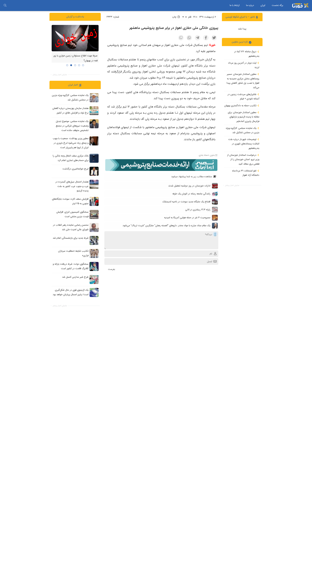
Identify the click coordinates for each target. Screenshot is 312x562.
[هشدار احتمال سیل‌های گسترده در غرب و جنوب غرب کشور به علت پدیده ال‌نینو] (94, 184)
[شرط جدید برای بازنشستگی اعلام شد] (94, 240)
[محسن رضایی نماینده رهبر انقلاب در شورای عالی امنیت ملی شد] (94, 227)
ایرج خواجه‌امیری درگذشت (75, 169)
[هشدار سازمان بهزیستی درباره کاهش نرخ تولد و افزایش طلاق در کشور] (94, 110)
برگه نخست (277, 5)
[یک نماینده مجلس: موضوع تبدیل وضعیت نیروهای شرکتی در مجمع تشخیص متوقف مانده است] (94, 123)
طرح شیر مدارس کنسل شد (75, 277)
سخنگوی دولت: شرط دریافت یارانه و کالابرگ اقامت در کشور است (70, 266)
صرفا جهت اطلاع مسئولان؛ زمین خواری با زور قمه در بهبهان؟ (75, 58)
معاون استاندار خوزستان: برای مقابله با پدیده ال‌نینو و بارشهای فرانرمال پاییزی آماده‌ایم (243, 116)
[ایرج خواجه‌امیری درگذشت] (94, 171)
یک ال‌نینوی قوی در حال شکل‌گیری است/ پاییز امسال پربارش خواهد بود (70, 292)
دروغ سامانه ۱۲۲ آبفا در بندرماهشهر (246, 54)
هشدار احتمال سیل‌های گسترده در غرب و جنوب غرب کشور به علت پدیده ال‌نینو (71, 186)
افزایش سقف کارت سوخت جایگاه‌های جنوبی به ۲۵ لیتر (70, 201)
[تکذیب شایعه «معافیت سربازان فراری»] (94, 253)
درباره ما (250, 5)
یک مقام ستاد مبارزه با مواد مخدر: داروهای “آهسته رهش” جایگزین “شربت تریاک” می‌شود (166, 225)
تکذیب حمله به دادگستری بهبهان (240, 105)
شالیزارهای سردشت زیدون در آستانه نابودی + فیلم (243, 96)
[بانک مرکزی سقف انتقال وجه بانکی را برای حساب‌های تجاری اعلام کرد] (94, 158)
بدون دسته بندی (207, 155)
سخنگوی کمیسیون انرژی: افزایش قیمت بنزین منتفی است (72, 214)
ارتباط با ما (235, 5)
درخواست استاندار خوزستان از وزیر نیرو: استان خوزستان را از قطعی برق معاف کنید (243, 159)
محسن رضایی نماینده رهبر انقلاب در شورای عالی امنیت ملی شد (70, 227)
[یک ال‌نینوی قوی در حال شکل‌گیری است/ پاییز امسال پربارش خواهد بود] (94, 292)
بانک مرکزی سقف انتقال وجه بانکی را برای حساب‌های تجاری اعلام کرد (70, 158)
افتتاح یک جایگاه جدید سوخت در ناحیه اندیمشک (186, 202)
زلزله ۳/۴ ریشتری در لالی (197, 210)
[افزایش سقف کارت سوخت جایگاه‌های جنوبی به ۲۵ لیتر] (94, 201)
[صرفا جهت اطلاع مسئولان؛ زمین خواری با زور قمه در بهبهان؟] (75, 38)
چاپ (174, 17)
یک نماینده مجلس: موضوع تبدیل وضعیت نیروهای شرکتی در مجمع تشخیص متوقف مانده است (72, 125)
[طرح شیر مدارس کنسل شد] (94, 279)
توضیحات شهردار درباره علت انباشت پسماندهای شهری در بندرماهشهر (243, 143)
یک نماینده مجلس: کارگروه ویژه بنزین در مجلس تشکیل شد (242, 130)
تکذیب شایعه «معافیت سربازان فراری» (73, 253)
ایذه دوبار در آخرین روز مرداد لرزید (243, 65)
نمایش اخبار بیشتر (232, 185)
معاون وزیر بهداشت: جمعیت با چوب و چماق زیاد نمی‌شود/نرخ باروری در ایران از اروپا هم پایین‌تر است (70, 143)
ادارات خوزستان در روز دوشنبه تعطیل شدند (189, 186)
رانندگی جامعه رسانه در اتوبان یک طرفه (191, 194)
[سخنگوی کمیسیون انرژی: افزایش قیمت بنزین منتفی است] (94, 214)
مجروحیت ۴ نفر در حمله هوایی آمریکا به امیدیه (187, 217)
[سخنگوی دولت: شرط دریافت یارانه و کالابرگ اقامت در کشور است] (94, 266)
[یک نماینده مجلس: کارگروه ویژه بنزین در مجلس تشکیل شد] (94, 97)
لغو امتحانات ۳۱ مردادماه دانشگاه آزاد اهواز (245, 173)
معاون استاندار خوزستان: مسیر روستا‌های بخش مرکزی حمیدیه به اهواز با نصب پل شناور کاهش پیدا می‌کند (243, 80)
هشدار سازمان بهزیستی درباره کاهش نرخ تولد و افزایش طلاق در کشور (70, 110)
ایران (263, 5)
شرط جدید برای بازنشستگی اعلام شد (70, 238)
